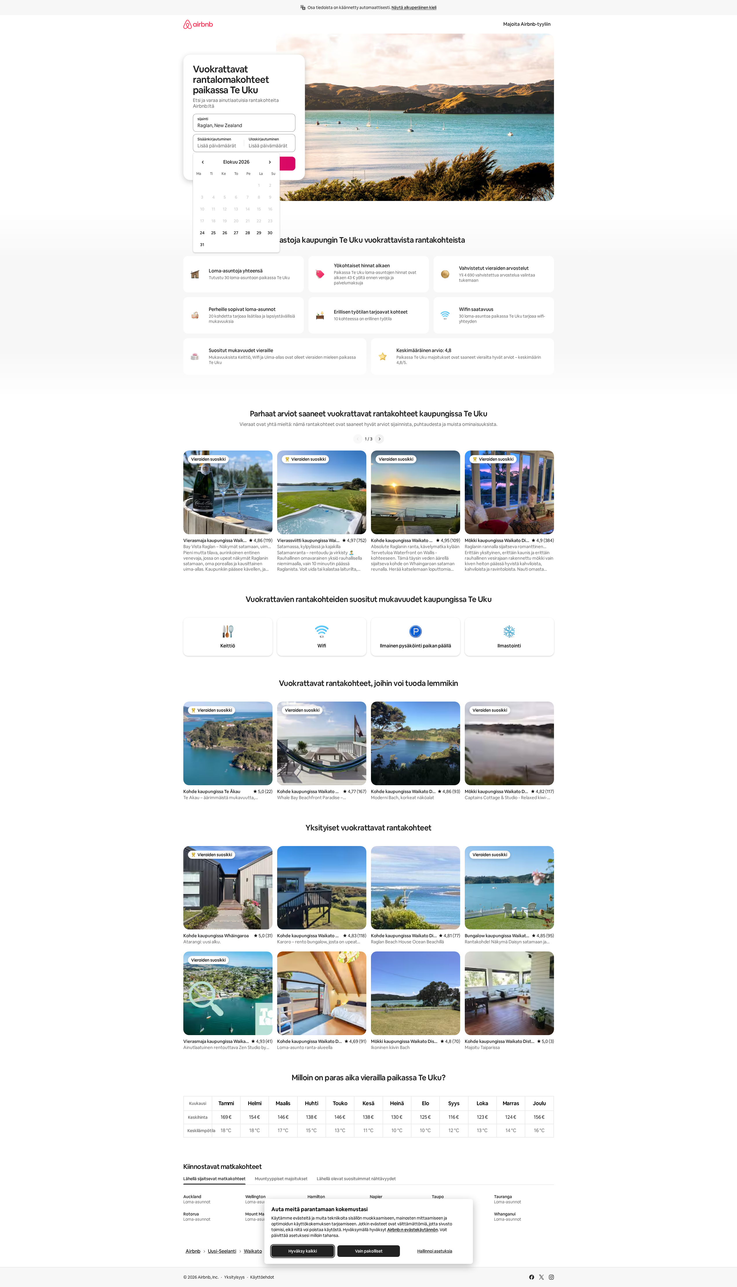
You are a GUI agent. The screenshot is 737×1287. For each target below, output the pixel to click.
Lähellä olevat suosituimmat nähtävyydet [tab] (356, 1178)
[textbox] (218, 145)
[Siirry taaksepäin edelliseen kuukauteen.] (203, 162)
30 (270, 232)
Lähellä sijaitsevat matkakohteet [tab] (214, 1178)
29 (259, 232)
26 (224, 232)
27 (236, 232)
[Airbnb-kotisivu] (198, 24)
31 (202, 244)
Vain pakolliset (368, 1251)
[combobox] (244, 125)
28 (247, 232)
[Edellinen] (358, 439)
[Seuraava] (379, 439)
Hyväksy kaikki (302, 1251)
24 (202, 232)
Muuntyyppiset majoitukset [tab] (281, 1178)
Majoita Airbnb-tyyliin (527, 24)
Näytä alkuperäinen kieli (414, 7)
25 (213, 232)
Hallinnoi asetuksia (434, 1251)
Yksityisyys (234, 1277)
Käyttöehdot (262, 1277)
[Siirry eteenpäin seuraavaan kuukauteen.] (269, 162)
